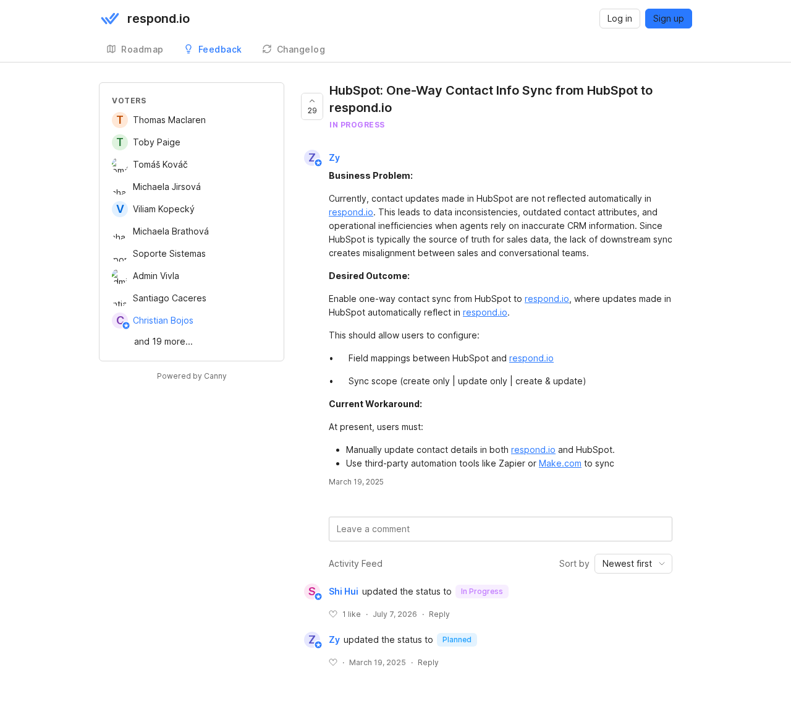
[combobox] (633, 564)
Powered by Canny (192, 376)
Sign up (668, 18)
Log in (619, 18)
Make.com (560, 463)
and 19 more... (163, 341)
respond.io (351, 212)
